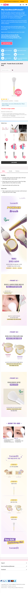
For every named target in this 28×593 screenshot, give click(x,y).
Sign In (3, 105)
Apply (7, 105)
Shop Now (22, 1)
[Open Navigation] (1, 4)
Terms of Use (4, 587)
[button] (5, 575)
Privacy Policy (11, 587)
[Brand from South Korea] (12, 70)
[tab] (14, 563)
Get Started (6, 43)
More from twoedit (5, 70)
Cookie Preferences (19, 587)
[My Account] (20, 4)
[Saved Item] (26, 4)
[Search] (23, 4)
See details (13, 115)
